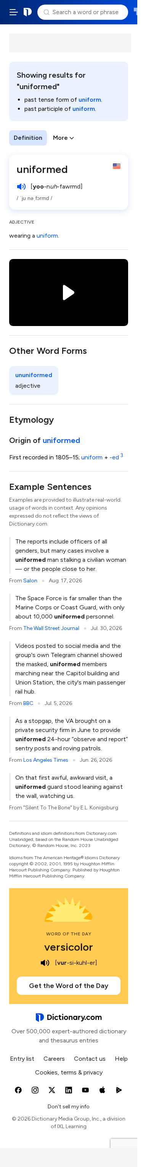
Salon (30, 580)
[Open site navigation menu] (13, 12)
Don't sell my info (69, 1106)
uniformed (61, 440)
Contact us (90, 1058)
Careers (54, 1058)
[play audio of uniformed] (21, 186)
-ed (116, 457)
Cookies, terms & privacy (69, 1072)
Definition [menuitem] (28, 137)
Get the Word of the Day (68, 986)
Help (121, 1058)
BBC (28, 703)
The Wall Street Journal (51, 628)
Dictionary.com (28, 12)
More (60, 137)
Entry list (22, 1058)
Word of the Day (69, 934)
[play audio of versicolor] (45, 962)
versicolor (68, 946)
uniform (90, 99)
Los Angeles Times (45, 760)
